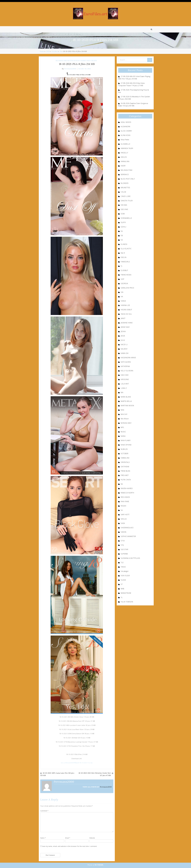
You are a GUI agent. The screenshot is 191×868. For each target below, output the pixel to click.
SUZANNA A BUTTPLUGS (130, 558)
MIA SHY (124, 414)
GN (122, 292)
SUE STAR (124, 549)
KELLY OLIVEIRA (127, 371)
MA (122, 392)
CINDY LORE (125, 196)
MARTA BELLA (126, 401)
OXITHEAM (125, 467)
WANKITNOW (126, 593)
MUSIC (123, 432)
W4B (122, 589)
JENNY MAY (125, 327)
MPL (122, 427)
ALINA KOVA (125, 135)
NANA (123, 436)
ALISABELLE (125, 144)
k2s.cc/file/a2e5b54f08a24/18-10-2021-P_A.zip (77, 763)
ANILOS (124, 157)
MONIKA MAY (126, 423)
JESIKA (123, 331)
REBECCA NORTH (127, 493)
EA (122, 231)
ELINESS (124, 244)
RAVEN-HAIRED (80, 61)
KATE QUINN (126, 362)
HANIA (123, 301)
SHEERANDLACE (127, 528)
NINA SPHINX (126, 445)
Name (43, 838)
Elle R (123, 253)
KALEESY (124, 349)
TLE (122, 562)
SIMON (123, 532)
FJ (121, 266)
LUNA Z (124, 388)
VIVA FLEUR (125, 576)
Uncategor (125, 571)
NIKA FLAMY (126, 440)
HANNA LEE (125, 305)
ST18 (122, 541)
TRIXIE (123, 567)
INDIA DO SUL (126, 314)
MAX (122, 410)
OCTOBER (124, 453)
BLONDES (60, 61)
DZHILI (123, 227)
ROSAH (123, 506)
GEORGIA (124, 283)
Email (67, 838)
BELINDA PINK (126, 170)
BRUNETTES (69, 61)
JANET (123, 318)
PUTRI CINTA (126, 480)
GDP (122, 279)
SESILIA (124, 519)
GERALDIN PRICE (127, 288)
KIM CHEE (124, 375)
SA (122, 510)
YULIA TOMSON (127, 602)
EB (122, 235)
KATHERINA (125, 366)
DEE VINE (124, 209)
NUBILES (124, 449)
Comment (44, 811)
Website (92, 838)
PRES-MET (125, 475)
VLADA (123, 580)
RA (122, 484)
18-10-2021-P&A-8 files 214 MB (77, 64)
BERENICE (125, 174)
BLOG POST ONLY (128, 179)
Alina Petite (125, 140)
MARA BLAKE (126, 397)
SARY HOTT (125, 514)
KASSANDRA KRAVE (128, 358)
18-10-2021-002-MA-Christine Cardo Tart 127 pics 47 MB (95, 774)
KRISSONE (125, 379)
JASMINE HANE (127, 323)
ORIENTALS (125, 462)
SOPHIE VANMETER (128, 536)
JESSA (123, 336)
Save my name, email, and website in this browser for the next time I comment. (69, 846)
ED (122, 240)
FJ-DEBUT (124, 270)
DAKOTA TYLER (127, 201)
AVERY (123, 166)
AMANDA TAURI (127, 148)
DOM (123, 214)
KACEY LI (124, 344)
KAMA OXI (125, 353)
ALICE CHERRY (126, 131)
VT (122, 584)
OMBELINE (125, 458)
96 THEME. (99, 865)
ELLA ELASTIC (126, 249)
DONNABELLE (126, 218)
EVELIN (123, 257)
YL (122, 597)
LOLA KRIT (125, 384)
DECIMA (124, 205)
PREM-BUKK (125, 471)
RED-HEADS (92, 61)
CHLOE (123, 192)
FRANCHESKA (126, 275)
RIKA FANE (125, 501)
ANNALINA (125, 161)
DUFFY (123, 222)
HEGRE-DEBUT (126, 310)
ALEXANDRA (125, 126)
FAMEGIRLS (125, 262)
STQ (122, 545)
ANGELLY (124, 153)
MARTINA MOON (127, 405)
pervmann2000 (70, 69)
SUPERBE (124, 554)
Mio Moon (125, 419)
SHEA (123, 523)
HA (122, 296)
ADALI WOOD (126, 122)
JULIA (123, 340)
